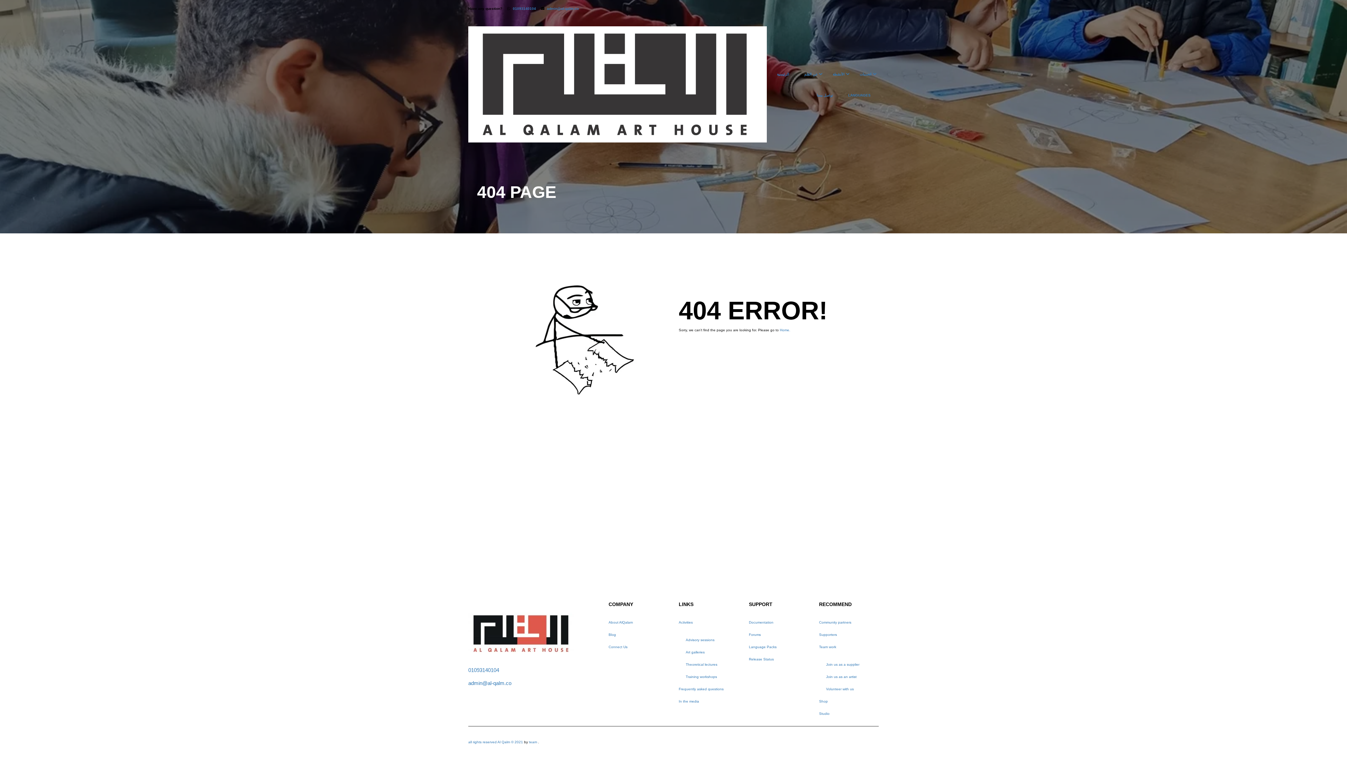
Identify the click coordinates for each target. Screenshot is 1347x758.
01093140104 (524, 9)
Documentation (761, 622)
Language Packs (763, 647)
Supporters (828, 635)
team (533, 742)
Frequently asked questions (701, 689)
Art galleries (695, 652)
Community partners (835, 622)
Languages (859, 95)
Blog (612, 635)
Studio (824, 714)
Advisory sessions (700, 640)
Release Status (761, 659)
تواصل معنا (825, 95)
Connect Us (618, 647)
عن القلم (811, 74)
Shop (823, 701)
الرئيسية (783, 74)
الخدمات (866, 74)
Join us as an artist (841, 677)
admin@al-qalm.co (563, 9)
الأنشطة (839, 74)
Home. (785, 330)
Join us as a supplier (842, 664)
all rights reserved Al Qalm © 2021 (496, 742)
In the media (689, 701)
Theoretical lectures (701, 664)
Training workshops (701, 677)
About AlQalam (621, 622)
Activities (686, 622)
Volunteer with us (840, 689)
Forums (755, 635)
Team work (827, 647)
